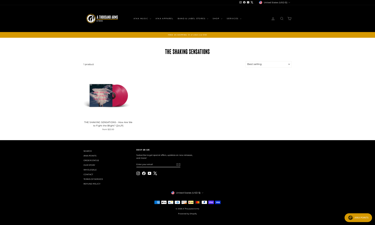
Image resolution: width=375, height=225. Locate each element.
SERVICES (233, 18)
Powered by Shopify (187, 214)
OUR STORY (89, 165)
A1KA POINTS (89, 155)
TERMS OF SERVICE (93, 179)
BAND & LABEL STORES (192, 18)
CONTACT (88, 174)
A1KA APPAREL (164, 18)
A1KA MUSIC (141, 18)
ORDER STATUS (91, 160)
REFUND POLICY (91, 184)
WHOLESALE (90, 170)
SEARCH (87, 151)
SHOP (216, 18)
